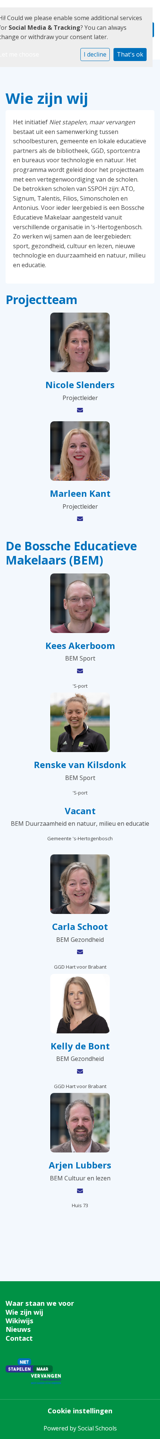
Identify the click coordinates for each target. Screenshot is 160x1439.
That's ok (130, 54)
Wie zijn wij (24, 1312)
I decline (95, 54)
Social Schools (97, 1428)
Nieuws (18, 1329)
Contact (19, 1338)
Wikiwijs (19, 1320)
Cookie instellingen (80, 1410)
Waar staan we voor (40, 1303)
